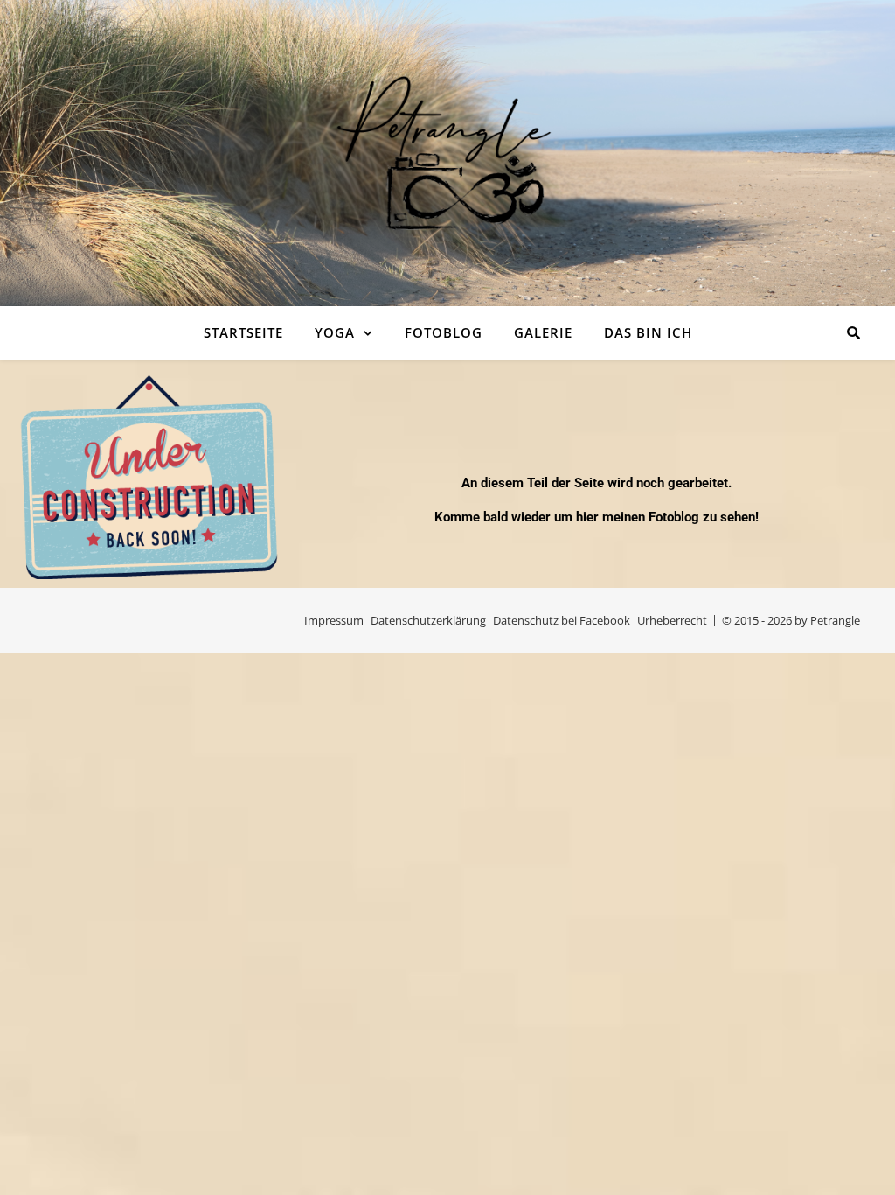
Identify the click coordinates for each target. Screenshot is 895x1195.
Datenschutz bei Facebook (561, 620)
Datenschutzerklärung (428, 620)
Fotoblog (443, 332)
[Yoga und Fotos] (447, 153)
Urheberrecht (672, 620)
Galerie (543, 332)
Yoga (335, 332)
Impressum (334, 620)
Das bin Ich (648, 332)
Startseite (243, 332)
